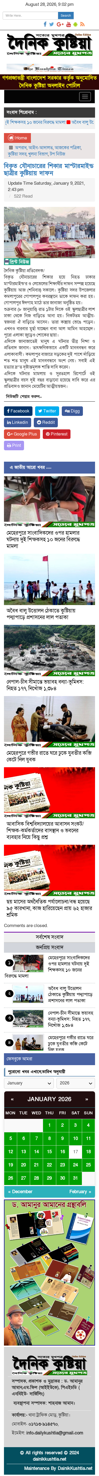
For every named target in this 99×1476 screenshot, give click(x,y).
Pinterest (58, 434)
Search (66, 15)
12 (10, 1152)
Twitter (49, 411)
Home (20, 138)
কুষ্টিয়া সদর (17, 154)
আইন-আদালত (41, 148)
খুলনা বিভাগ (38, 154)
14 (36, 1152)
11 (88, 1139)
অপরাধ (21, 148)
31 (75, 1178)
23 (62, 1165)
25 (88, 1165)
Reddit (48, 422)
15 (49, 1152)
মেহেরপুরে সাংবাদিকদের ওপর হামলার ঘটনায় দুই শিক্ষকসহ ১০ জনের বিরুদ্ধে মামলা (43, 540)
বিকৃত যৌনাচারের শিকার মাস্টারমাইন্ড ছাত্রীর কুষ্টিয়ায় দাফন (49, 169)
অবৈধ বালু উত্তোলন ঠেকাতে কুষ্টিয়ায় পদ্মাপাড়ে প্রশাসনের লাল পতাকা (41, 614)
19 (10, 1165)
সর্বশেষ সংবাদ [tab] (49, 937)
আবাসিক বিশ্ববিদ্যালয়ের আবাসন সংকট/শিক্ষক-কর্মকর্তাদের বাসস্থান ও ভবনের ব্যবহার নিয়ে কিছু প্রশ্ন (45, 831)
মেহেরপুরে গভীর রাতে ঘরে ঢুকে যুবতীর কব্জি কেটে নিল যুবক (49, 756)
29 (49, 1178)
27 (23, 1178)
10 (75, 1139)
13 (23, 1152)
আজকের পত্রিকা (68, 148)
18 (88, 1152)
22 (49, 1165)
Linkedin (19, 422)
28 (36, 1178)
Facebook (19, 411)
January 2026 (50, 1099)
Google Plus (25, 434)
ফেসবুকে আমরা (19, 1059)
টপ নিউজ (57, 154)
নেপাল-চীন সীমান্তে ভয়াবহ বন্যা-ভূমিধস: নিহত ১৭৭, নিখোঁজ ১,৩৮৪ (45, 685)
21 (36, 1165)
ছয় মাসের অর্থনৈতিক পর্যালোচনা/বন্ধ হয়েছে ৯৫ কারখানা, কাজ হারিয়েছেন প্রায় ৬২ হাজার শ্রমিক (49, 908)
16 (62, 1152)
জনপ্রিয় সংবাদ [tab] (49, 947)
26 (10, 1178)
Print (16, 445)
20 (23, 1165)
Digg (75, 411)
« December (20, 1192)
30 (62, 1178)
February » (80, 1192)
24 (75, 1165)
